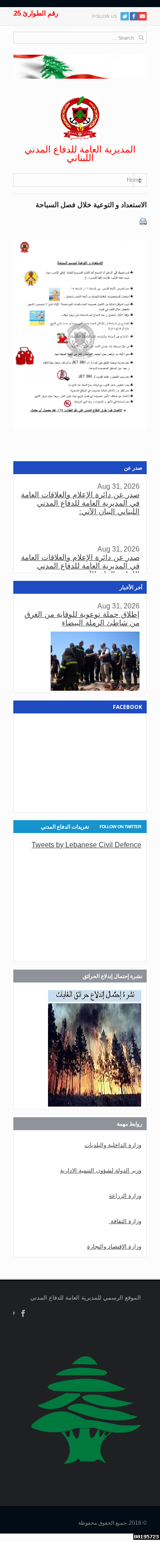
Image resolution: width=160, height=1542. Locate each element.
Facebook (23, 1313)
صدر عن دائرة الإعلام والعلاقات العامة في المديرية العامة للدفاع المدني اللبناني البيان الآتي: (80, 503)
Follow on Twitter (120, 826)
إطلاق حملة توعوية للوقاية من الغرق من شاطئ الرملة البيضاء (82, 618)
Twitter (124, 16)
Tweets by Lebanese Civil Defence (86, 845)
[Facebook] (134, 16)
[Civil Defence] (80, 118)
